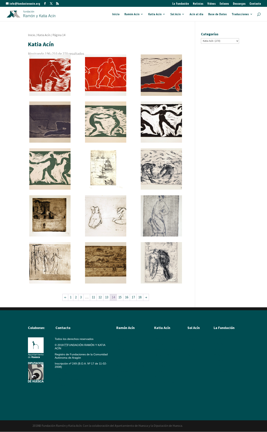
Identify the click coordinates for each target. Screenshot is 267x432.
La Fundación (180, 3)
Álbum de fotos (125, 376)
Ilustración (122, 354)
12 (100, 297)
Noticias (198, 3)
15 (120, 297)
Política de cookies (68, 378)
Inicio (116, 14)
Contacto (255, 3)
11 (93, 297)
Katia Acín (155, 14)
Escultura (122, 349)
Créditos (60, 385)
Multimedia (220, 354)
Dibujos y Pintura (164, 354)
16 (126, 297)
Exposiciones (162, 365)
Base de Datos (217, 14)
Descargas (239, 3)
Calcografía (161, 343)
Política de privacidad (68, 390)
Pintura (120, 343)
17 (133, 297)
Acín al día (196, 14)
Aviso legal (61, 372)
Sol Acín (175, 14)
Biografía (121, 338)
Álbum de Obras (126, 382)
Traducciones (240, 14)
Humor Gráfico (125, 360)
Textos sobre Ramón (129, 371)
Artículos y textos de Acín (131, 365)
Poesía (191, 343)
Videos (211, 3)
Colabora (219, 365)
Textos (158, 371)
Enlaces (224, 3)
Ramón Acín (132, 14)
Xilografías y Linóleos (167, 349)
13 (106, 297)
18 (140, 297)
